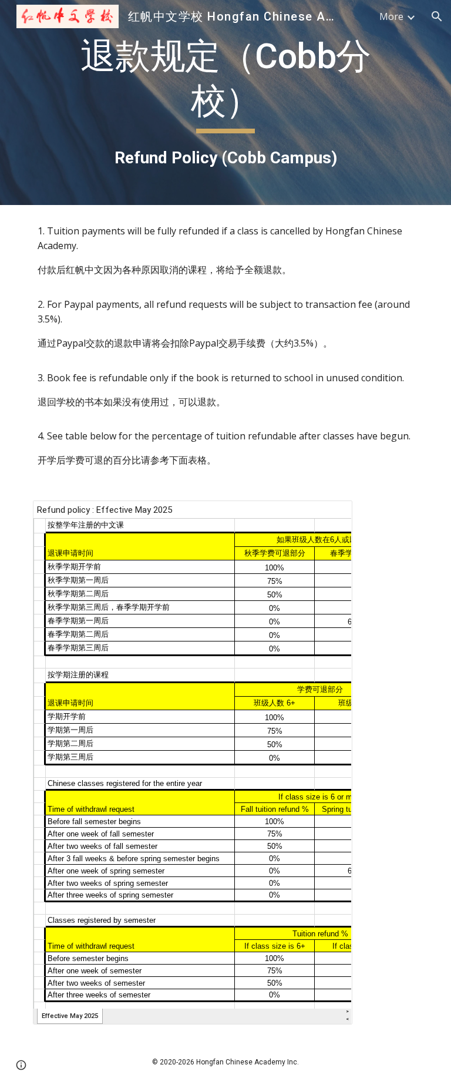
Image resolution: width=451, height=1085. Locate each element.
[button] (437, 16)
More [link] (391, 16)
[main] (225, 102)
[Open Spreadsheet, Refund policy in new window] (330, 515)
